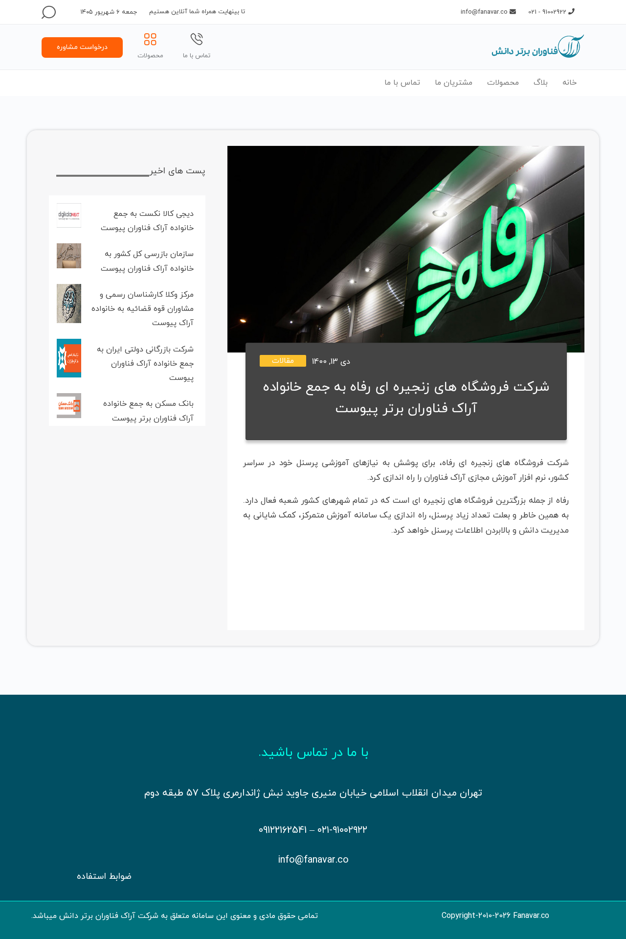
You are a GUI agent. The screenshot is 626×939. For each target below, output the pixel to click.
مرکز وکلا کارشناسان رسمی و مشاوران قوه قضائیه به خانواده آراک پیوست (142, 309)
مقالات (283, 361)
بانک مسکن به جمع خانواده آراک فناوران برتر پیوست (148, 411)
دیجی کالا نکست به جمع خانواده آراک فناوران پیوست (147, 221)
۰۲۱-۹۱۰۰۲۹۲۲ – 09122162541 (313, 830)
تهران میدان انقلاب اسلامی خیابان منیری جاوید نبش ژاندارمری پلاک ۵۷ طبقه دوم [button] (313, 793)
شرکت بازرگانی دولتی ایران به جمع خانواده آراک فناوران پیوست (145, 364)
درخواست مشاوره (82, 47)
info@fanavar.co (313, 860)
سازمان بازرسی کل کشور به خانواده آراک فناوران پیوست (147, 261)
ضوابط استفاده (104, 876)
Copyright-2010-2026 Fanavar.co (495, 916)
